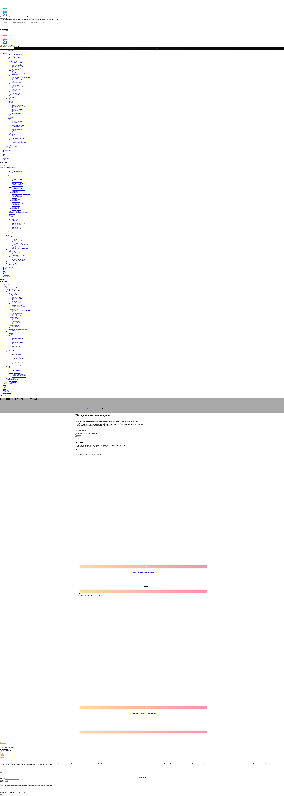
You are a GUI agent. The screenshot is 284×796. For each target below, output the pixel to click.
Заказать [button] (143, 566)
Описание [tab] (80, 438)
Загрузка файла (4, 781)
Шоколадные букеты (96, 408)
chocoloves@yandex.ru (13, 46)
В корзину (78, 436)
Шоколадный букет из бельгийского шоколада (143, 713)
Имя (1, 778)
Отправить (142, 787)
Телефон (2, 780)
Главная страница (81, 408)
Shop (88, 408)
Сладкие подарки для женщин (138, 578)
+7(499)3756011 (4, 30)
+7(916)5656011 (4, 29)
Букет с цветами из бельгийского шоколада (143, 572)
